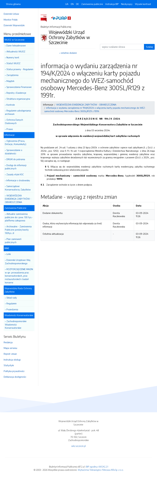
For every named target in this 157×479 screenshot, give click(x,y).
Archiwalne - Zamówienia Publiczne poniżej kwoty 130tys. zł (18, 229)
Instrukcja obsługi (12, 359)
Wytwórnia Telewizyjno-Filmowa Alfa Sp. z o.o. (101, 469)
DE (77, 4)
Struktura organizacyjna (18, 98)
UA (66, 4)
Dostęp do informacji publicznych (15, 167)
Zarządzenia (12, 75)
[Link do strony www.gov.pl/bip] (45, 18)
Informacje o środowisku (18, 180)
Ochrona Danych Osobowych (14, 121)
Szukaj (149, 46)
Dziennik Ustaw (11, 13)
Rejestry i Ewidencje (16, 92)
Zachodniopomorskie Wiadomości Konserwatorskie (16, 324)
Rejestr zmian (10, 353)
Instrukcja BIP (112, 4)
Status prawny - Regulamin (19, 69)
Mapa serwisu (10, 348)
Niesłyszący (126, 4)
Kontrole (10, 104)
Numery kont (12, 57)
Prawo (9, 129)
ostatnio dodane (69, 52)
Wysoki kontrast (143, 4)
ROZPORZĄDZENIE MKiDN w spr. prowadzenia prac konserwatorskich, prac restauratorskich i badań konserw (19, 276)
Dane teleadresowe (16, 45)
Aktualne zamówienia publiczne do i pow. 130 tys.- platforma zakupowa (19, 217)
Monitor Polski (10, 19)
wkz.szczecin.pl (78, 446)
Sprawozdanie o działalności (13, 152)
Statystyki (9, 365)
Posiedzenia (12, 309)
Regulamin (11, 303)
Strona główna (13, 4)
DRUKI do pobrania (15, 159)
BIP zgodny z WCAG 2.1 (97, 466)
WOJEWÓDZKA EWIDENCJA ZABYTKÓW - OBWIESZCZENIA (18, 198)
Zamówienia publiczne (92, 4)
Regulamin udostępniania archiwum (18, 112)
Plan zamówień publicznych (13, 241)
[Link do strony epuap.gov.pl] (61, 18)
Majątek (10, 81)
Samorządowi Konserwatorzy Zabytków (18, 188)
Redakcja (8, 342)
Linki (8, 254)
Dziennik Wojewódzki (14, 25)
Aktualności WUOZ (15, 51)
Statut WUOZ (13, 63)
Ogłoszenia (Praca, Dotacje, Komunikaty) (15, 142)
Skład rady (11, 297)
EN (72, 4)
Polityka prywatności (14, 371)
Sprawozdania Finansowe (19, 87)
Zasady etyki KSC (15, 174)
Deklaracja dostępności (15, 376)
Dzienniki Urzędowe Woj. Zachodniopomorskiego (18, 262)
